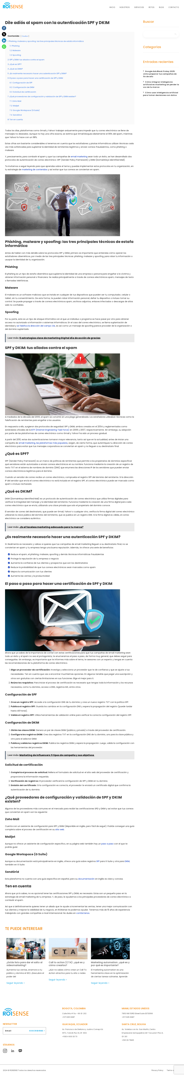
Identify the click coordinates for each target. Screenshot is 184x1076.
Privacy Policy (157, 1070)
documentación (86, 878)
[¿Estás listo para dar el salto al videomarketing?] (28, 950)
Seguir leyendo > (15, 983)
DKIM (127, 861)
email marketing (79, 156)
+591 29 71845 (128, 1040)
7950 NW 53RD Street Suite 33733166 (137, 1013)
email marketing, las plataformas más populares (43, 443)
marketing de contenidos (34, 169)
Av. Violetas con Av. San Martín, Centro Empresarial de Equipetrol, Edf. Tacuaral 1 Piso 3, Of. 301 (142, 1033)
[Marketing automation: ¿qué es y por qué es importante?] (113, 950)
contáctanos (82, 913)
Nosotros (125, 7)
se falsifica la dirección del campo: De (36, 325)
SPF (98, 861)
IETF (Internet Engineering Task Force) (50, 429)
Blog (161, 7)
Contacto (173, 7)
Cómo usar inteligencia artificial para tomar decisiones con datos (160, 94)
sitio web (59, 829)
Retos (152, 7)
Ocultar (25, 36)
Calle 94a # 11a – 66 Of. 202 (74, 1013)
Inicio (112, 7)
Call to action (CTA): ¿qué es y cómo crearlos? (67, 964)
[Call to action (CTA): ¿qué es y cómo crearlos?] (71, 950)
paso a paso (107, 843)
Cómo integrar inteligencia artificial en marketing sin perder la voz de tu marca (161, 85)
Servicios (139, 7)
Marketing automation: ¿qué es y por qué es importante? (110, 964)
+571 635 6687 (68, 1017)
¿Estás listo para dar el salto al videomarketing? (24, 964)
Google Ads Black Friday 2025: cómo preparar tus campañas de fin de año (160, 74)
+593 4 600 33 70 (69, 1036)
